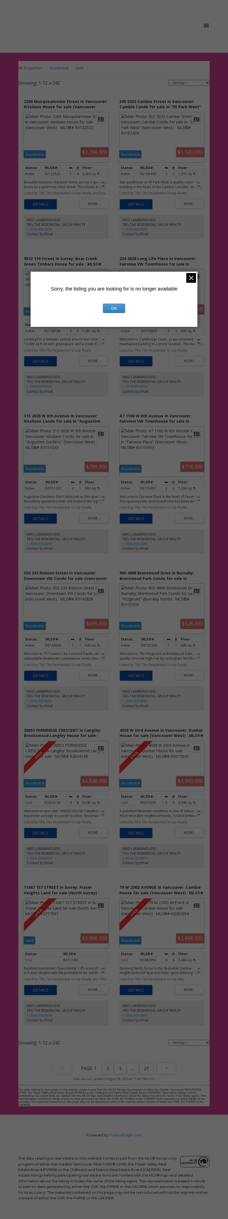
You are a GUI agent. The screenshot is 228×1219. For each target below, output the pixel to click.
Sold (79, 67)
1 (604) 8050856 (39, 229)
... (133, 1068)
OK (114, 308)
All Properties (30, 67)
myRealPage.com (125, 1135)
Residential (59, 67)
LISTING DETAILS (40, 204)
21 (146, 1068)
